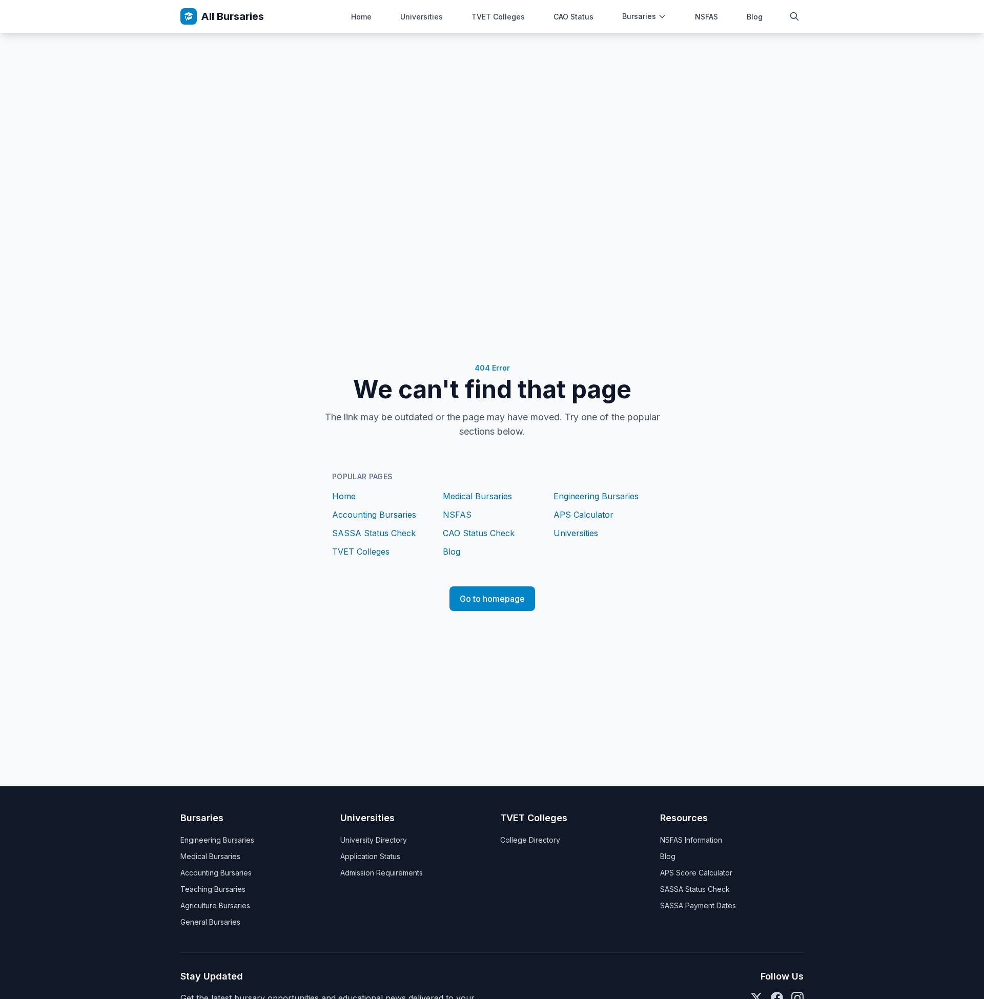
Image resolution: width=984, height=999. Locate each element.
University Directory (373, 839)
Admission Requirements (381, 872)
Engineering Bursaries (596, 496)
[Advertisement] (491, 110)
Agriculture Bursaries (215, 905)
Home (361, 16)
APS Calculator (583, 514)
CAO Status (573, 16)
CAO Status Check (479, 533)
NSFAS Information (691, 839)
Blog (755, 16)
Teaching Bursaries (212, 889)
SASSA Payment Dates (698, 905)
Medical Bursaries (477, 496)
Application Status (370, 856)
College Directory (530, 839)
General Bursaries (210, 922)
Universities (421, 16)
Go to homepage (492, 599)
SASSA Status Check (374, 533)
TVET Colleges (498, 16)
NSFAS (706, 16)
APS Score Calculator (696, 872)
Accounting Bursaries (374, 514)
